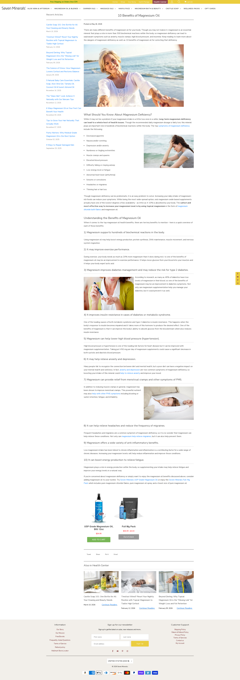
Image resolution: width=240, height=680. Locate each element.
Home (115, 2)
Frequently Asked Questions (60, 640)
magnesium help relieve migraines (136, 436)
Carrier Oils (89, 8)
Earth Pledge (144, 2)
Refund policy (60, 647)
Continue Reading (110, 604)
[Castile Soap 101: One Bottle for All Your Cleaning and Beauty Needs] (101, 582)
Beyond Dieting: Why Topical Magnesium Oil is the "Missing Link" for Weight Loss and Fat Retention (62, 56)
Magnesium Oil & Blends (66, 8)
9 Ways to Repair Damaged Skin (60, 145)
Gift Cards (210, 8)
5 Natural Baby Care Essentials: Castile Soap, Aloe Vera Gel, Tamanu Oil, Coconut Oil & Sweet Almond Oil (63, 83)
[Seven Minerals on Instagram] (237, 283)
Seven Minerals (123, 667)
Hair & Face (124, 8)
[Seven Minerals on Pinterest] (237, 280)
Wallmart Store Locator (60, 651)
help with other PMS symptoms (106, 393)
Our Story (132, 2)
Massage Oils (107, 8)
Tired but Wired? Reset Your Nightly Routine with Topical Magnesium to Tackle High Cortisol (62, 40)
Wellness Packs (192, 8)
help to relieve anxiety (130, 373)
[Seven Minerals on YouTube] (237, 276)
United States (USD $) (119, 661)
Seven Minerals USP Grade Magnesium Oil (139, 479)
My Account (180, 643)
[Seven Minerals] (13, 8)
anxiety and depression (130, 369)
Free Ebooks (60, 636)
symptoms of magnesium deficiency (174, 126)
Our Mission (60, 633)
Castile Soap (172, 8)
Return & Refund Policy (180, 632)
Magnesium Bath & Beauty (148, 8)
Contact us (180, 640)
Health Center (160, 2)
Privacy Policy (180, 635)
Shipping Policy (180, 629)
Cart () (189, 2)
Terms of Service (60, 644)
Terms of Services (180, 638)
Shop (123, 2)
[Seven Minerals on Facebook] (237, 273)
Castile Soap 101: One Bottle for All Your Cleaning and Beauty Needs (100, 598)
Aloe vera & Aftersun (39, 8)
